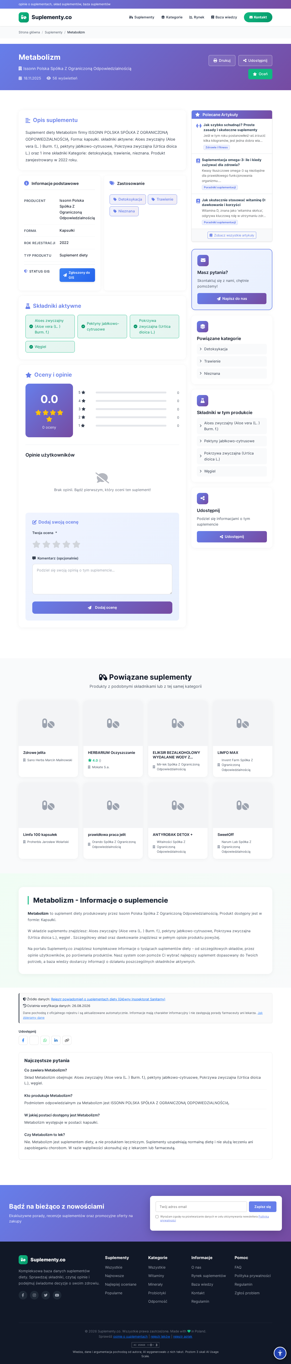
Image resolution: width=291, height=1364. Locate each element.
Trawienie (165, 199)
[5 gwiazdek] (76, 544)
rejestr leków (160, 1336)
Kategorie (174, 17)
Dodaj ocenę (106, 607)
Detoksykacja (130, 199)
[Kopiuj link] (66, 1040)
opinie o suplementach (130, 1336)
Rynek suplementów (208, 1275)
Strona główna (29, 32)
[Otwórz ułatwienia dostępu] (280, 1353)
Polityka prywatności (253, 1275)
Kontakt (260, 17)
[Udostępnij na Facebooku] (23, 1040)
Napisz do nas (234, 298)
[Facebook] (23, 1295)
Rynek (199, 17)
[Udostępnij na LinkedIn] (55, 1040)
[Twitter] (45, 1295)
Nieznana (126, 211)
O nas (196, 1267)
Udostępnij (234, 536)
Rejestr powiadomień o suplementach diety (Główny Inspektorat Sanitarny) (108, 999)
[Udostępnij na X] (34, 1040)
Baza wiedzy (226, 17)
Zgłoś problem (247, 1293)
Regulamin (200, 1301)
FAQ (238, 1267)
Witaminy (156, 1275)
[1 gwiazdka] (36, 544)
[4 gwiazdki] (66, 544)
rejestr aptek (182, 1336)
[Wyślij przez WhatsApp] (45, 1040)
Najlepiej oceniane (120, 1284)
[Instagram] (34, 1295)
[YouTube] (57, 1295)
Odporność (157, 1301)
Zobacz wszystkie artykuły (233, 235)
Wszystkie (113, 1267)
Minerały (155, 1284)
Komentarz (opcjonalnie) (58, 558)
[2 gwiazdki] (46, 544)
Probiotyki (157, 1293)
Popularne (113, 1293)
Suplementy (144, 17)
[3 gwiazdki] (56, 544)
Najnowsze (114, 1275)
